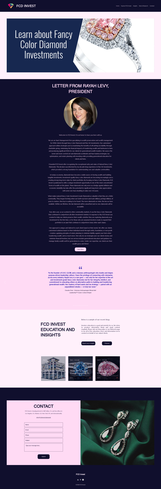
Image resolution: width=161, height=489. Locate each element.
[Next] (156, 282)
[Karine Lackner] (84, 305)
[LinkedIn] (78, 480)
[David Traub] (76, 305)
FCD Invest (80, 474)
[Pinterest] (80, 480)
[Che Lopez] (82, 305)
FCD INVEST (26, 6)
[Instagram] (83, 480)
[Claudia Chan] (79, 305)
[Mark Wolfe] (73, 305)
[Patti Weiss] (87, 305)
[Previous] (5, 282)
